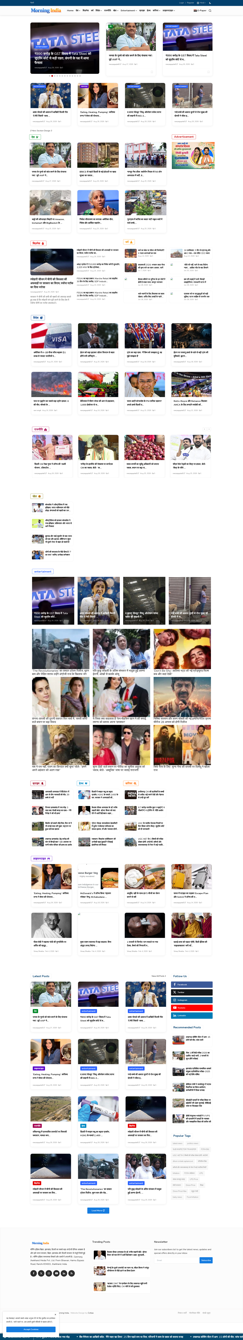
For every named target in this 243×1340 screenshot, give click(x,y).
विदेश (36, 317)
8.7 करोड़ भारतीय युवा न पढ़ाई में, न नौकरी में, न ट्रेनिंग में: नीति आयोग (151, 809)
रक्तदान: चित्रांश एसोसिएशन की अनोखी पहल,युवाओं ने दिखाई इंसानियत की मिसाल (104, 842)
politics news (192, 1143)
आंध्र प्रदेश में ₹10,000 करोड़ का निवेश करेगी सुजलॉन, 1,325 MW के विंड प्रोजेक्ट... (98, 266)
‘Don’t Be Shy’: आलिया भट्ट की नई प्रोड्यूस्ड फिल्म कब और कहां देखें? (181, 672)
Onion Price (190, 1185)
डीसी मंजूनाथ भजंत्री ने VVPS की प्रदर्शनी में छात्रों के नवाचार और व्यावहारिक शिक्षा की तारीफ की (198, 1118)
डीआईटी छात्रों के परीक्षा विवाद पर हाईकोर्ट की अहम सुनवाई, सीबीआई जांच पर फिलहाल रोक (170, 1337)
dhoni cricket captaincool (183, 1161)
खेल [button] (114, 10)
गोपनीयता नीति (194, 1313)
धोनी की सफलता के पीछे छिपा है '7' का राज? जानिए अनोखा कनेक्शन (58, 553)
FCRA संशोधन (189, 1173)
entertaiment (172, 26)
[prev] (204, 429)
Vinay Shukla (39, 951)
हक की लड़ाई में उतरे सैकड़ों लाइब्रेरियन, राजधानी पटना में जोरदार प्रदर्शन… (195, 282)
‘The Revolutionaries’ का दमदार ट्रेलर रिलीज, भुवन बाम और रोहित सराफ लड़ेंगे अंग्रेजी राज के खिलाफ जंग (60, 672)
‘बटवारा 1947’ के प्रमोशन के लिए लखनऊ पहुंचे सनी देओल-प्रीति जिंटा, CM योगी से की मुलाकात (127, 1285)
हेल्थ (149, 10)
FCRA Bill (205, 1149)
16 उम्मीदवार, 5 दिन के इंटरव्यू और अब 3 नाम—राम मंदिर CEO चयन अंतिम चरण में (197, 253)
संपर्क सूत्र (206, 1313)
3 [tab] (54, 76)
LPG (201, 1173)
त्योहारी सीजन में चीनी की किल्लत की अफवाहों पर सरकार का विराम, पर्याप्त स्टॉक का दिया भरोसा (51, 283)
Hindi (201, 3)
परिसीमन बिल (202, 1161)
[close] (55, 1314)
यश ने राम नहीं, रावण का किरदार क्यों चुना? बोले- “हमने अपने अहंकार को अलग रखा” (59, 768)
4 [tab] (57, 76)
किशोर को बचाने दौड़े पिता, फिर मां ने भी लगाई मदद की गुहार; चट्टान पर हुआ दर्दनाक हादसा (58, 826)
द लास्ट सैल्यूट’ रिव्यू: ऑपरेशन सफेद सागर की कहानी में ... (141, 615)
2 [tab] (52, 76)
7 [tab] (65, 76)
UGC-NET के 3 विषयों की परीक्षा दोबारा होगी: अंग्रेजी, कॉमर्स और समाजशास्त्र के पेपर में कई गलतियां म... (151, 843)
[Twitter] (41, 1273)
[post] (64, 48)
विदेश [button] (98, 10)
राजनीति (107, 10)
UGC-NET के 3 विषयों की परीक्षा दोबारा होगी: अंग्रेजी (190, 1155)
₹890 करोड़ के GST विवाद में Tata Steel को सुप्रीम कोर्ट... (51, 615)
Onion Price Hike (179, 1191)
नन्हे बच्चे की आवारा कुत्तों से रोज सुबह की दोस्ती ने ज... (189, 615)
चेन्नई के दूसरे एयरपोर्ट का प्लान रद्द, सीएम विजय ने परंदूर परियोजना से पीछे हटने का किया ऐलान (128, 1269)
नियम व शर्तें (182, 1313)
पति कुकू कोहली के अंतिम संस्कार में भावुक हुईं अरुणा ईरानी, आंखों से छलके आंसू (119, 672)
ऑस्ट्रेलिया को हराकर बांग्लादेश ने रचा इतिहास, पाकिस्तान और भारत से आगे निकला (58, 523)
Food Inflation (192, 1197)
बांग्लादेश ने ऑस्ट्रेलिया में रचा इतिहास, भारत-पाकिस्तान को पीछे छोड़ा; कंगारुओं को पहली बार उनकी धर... (58, 509)
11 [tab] (75, 76)
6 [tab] (62, 76)
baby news (177, 1197)
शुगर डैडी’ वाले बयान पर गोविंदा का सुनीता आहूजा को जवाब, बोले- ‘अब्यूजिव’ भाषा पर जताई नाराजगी (119, 768)
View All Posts (158, 976)
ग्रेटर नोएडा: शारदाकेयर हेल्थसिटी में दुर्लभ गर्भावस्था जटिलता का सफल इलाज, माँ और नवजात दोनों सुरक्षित (104, 827)
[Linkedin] (64, 1273)
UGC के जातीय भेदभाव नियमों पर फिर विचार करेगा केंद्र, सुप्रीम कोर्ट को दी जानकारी (151, 826)
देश (111, 26)
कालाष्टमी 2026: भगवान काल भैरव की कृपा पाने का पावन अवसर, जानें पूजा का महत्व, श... (151, 267)
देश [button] (77, 10)
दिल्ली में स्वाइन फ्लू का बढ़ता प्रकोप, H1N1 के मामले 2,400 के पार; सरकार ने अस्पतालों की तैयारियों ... (105, 796)
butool (129, 473)
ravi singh (37, 410)
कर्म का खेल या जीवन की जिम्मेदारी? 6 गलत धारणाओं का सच (151, 252)
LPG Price (194, 1179)
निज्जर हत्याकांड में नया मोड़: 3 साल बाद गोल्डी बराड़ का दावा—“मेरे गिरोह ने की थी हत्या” (58, 810)
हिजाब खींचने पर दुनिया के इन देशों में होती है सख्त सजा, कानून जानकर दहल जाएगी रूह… (151, 282)
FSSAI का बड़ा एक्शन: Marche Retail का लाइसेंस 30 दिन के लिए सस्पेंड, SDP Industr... (97, 280)
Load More (97, 1210)
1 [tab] (49, 76)
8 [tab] (67, 76)
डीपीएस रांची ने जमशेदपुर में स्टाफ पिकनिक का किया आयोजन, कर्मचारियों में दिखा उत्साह (80, 1337)
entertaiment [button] (128, 10)
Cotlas (91, 1313)
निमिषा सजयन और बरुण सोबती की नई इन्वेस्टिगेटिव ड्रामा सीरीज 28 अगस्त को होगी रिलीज (182, 720)
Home (70, 10)
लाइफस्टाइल (84, 86)
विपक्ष (201, 1185)
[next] (209, 429)
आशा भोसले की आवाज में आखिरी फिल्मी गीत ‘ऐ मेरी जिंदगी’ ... (97, 615)
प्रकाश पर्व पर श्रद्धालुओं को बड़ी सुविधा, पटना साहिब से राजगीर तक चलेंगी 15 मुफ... (196, 296)
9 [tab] (70, 76)
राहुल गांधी (194, 1191)
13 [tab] (80, 76)
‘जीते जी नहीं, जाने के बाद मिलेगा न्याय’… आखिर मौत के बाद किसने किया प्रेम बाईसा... (196, 267)
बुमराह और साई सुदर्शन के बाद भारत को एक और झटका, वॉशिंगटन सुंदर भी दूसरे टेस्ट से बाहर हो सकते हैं (58, 539)
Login (181, 3)
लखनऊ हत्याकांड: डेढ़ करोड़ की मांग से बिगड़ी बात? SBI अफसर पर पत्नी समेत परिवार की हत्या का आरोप (58, 842)
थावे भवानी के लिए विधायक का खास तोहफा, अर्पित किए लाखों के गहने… (151, 295)
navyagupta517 (41, 68)
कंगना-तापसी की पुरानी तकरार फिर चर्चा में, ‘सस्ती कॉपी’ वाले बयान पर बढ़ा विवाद (60, 720)
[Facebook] (33, 1273)
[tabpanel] (64, 48)
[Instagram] (49, 1273)
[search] (210, 10)
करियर (128, 783)
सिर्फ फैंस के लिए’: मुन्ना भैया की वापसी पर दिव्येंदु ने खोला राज (182, 768)
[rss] (71, 1273)
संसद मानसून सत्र (179, 1179)
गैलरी (32, 3)
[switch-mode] (210, 3)
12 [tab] (77, 76)
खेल (35, 496)
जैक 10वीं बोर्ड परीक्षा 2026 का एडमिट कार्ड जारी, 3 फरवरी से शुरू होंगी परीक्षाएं (198, 1055)
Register (190, 3)
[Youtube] (56, 1273)
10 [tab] (72, 76)
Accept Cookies (31, 1329)
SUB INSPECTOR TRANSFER (184, 1149)
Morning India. (63, 1313)
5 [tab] (59, 76)
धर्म (92, 10)
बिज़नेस (86, 10)
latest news (177, 1143)
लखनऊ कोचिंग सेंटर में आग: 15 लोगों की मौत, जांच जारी (198, 1038)
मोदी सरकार (177, 1185)
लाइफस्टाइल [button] (168, 10)
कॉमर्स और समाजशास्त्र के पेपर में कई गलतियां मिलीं (189, 1167)
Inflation (176, 1173)
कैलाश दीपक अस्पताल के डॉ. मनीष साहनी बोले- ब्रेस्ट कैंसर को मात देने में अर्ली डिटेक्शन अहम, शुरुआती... (104, 812)
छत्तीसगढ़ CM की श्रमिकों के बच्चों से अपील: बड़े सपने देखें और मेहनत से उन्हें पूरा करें (151, 794)
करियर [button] (155, 10)
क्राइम (142, 10)
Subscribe (206, 1260)
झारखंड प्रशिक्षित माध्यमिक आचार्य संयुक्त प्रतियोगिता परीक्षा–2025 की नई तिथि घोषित (198, 1071)
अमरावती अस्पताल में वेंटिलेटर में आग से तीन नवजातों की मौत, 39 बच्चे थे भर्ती (57, 794)
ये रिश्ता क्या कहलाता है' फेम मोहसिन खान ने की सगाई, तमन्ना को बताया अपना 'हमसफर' (119, 720)
